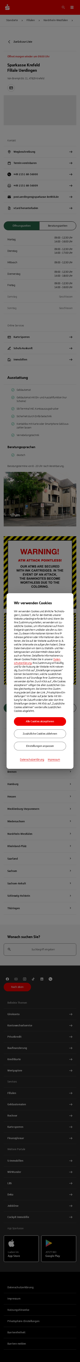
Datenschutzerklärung (32, 759)
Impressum (54, 759)
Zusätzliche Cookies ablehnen (40, 733)
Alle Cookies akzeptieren (40, 721)
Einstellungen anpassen (40, 746)
